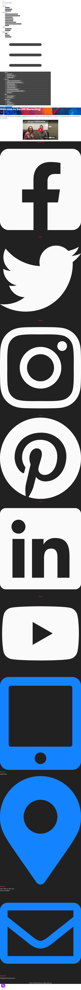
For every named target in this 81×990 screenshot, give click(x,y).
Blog (6, 33)
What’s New (6, 32)
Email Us (3, 976)
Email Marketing (9, 17)
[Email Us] (40, 973)
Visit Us (2, 886)
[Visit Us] (40, 884)
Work (4, 27)
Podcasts (7, 35)
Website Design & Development (12, 15)
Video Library (8, 36)
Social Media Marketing (10, 22)
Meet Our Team (8, 9)
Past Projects (8, 28)
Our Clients (7, 30)
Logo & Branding (9, 20)
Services (5, 12)
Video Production (9, 19)
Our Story (7, 7)
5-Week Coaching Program (11, 14)
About (4, 6)
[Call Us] (40, 769)
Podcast (7, 25)
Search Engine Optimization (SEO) (13, 23)
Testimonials (8, 10)
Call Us (2, 772)
